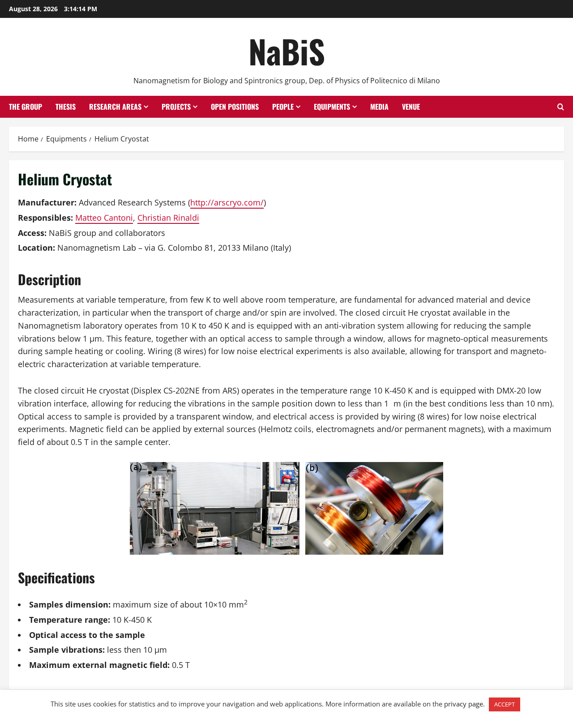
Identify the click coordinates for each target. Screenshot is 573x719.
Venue (411, 106)
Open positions (235, 106)
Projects (176, 106)
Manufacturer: (47, 202)
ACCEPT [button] (504, 704)
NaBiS (286, 51)
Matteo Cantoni (104, 217)
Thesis (66, 106)
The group (25, 106)
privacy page (463, 703)
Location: (36, 247)
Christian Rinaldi (168, 217)
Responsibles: (45, 217)
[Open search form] (560, 107)
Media (379, 106)
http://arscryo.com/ (227, 202)
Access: (32, 232)
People (283, 106)
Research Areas (115, 106)
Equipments (332, 106)
